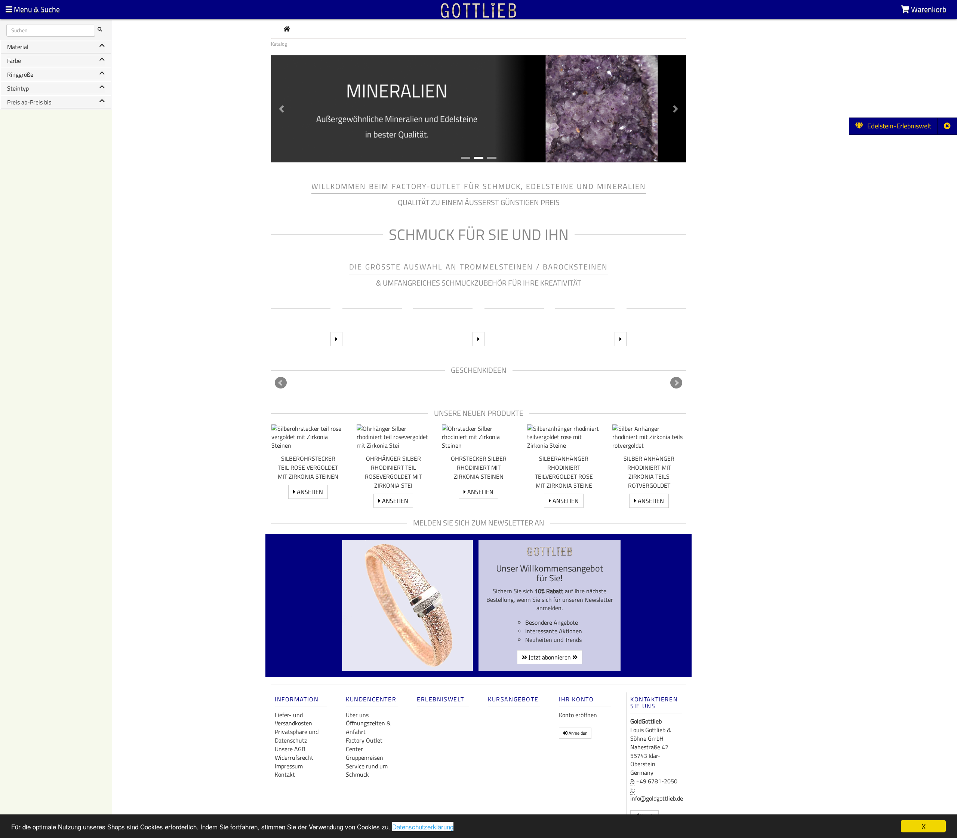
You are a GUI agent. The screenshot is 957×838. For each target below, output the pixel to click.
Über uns (357, 714)
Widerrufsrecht (294, 757)
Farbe (14, 60)
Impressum (289, 766)
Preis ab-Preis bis (29, 102)
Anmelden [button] (577, 733)
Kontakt (285, 774)
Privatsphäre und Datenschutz (297, 736)
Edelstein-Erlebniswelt (897, 126)
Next (676, 383)
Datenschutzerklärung (422, 826)
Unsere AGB (290, 748)
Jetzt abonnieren (549, 657)
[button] (281, 108)
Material (17, 46)
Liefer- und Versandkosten (293, 719)
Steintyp (18, 88)
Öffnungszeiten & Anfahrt (368, 727)
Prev (281, 383)
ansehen (309, 491)
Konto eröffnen (578, 714)
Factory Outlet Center (364, 744)
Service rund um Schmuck (367, 770)
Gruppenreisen (364, 757)
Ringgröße (20, 74)
